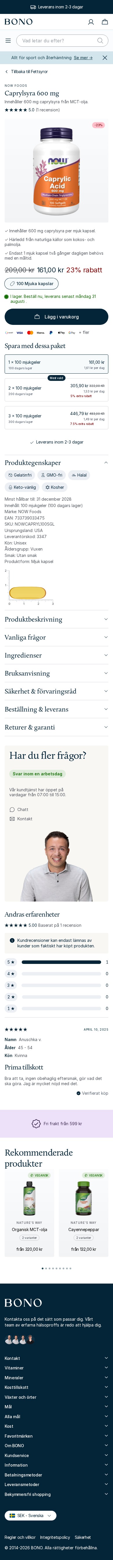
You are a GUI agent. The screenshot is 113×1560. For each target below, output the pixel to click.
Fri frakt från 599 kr (63, 1123)
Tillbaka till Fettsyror (29, 71)
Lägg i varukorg (62, 317)
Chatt (22, 809)
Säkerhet (83, 1537)
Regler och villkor (20, 1537)
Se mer (83, 57)
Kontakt (20, 819)
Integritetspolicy (55, 1537)
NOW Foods (16, 85)
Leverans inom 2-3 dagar (60, 6)
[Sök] (100, 41)
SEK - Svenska (27, 1515)
